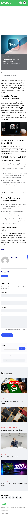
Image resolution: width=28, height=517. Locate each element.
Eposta (3, 300)
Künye (7, 507)
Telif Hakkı (13, 507)
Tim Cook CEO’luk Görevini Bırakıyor (11, 457)
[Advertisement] (14, 20)
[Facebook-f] (9, 497)
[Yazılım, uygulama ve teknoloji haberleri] (6, 2)
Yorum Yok (5, 66)
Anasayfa (3, 73)
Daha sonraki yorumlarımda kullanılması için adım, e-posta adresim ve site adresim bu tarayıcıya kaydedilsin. (14, 330)
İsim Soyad (4, 292)
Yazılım (8, 73)
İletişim (3, 507)
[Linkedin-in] (16, 497)
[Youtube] (20, 497)
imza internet (5, 513)
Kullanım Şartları (21, 507)
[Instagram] (6, 497)
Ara (4, 345)
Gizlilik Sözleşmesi (5, 510)
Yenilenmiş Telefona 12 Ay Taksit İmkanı (12, 430)
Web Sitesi (3, 307)
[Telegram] (13, 497)
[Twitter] (2, 497)
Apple (10, 66)
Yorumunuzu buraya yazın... (7, 314)
